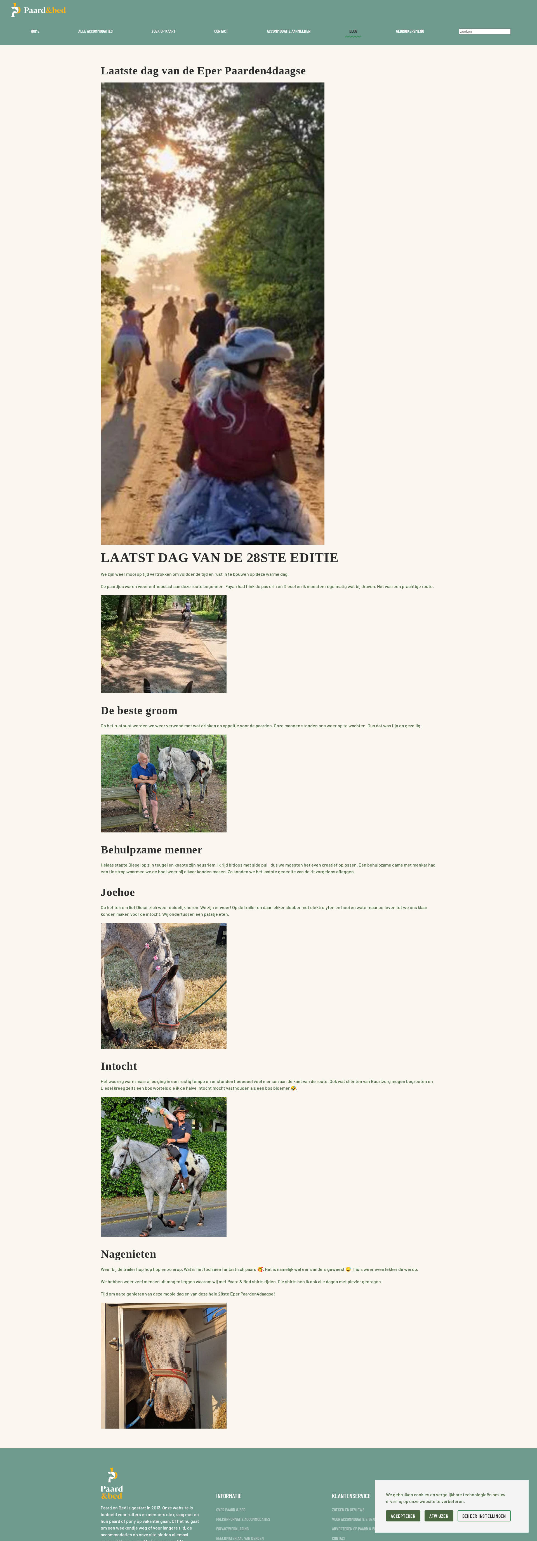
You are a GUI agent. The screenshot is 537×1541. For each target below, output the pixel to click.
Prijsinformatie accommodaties (243, 1519)
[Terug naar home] (38, 10)
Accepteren (403, 1516)
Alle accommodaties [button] (95, 31)
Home (35, 31)
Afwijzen (439, 1516)
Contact (221, 31)
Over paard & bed (231, 1509)
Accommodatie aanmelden (288, 31)
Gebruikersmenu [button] (410, 31)
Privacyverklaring (232, 1528)
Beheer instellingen (484, 1516)
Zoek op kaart (163, 31)
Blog (353, 31)
